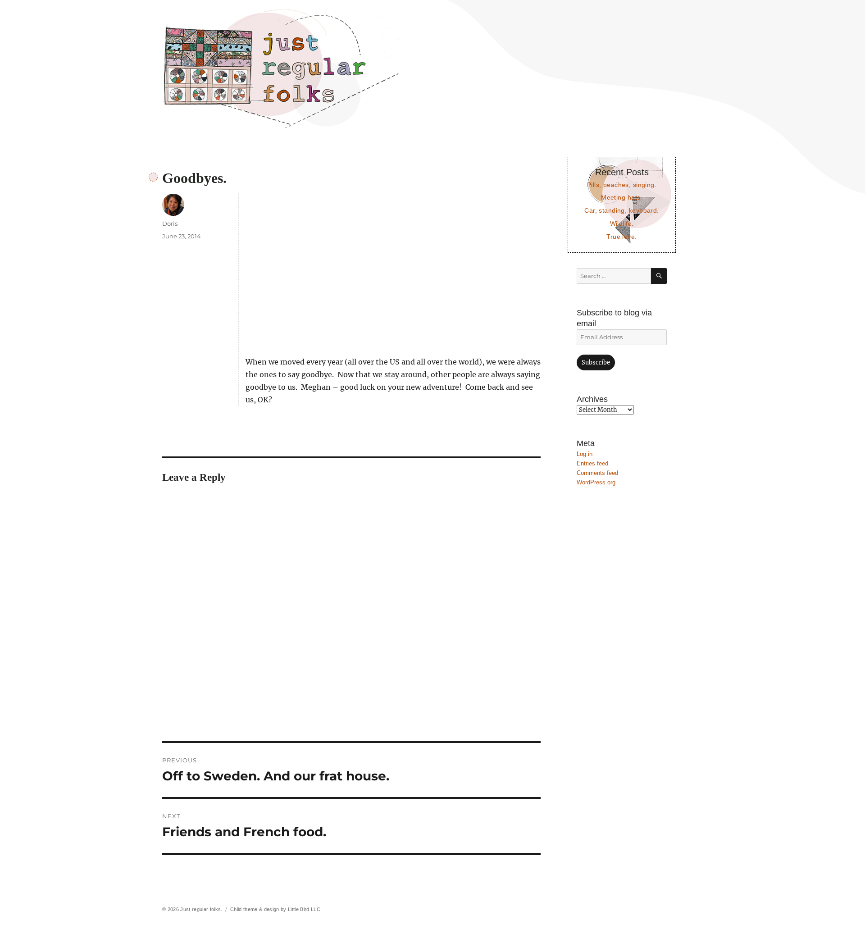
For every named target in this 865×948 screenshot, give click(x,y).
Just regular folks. (201, 909)
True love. (621, 236)
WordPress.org (596, 482)
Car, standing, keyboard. (621, 210)
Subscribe (596, 362)
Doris (170, 223)
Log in (584, 454)
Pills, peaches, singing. (621, 184)
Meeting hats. (621, 197)
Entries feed (592, 463)
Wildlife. (622, 223)
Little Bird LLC (304, 909)
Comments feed (597, 472)
